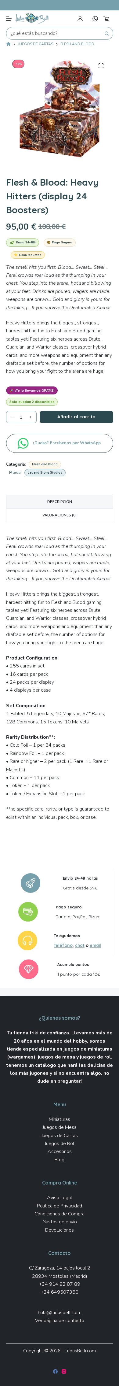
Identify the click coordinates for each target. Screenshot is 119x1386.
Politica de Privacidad (59, 1206)
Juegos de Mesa (60, 1127)
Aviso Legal (59, 1197)
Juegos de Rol (59, 1143)
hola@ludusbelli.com (59, 1312)
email (95, 945)
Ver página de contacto (59, 1320)
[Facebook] (55, 1371)
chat (80, 945)
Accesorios (60, 1151)
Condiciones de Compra (59, 1213)
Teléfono (63, 945)
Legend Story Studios (45, 473)
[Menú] (9, 18)
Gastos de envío (59, 1221)
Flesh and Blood (45, 464)
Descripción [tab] (59, 501)
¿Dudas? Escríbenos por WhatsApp (67, 443)
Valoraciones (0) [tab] (59, 515)
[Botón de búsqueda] (107, 33)
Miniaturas (59, 1119)
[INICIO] (8, 44)
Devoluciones (59, 1230)
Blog (59, 1159)
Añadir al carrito (76, 416)
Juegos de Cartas (59, 1135)
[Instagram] (64, 1371)
